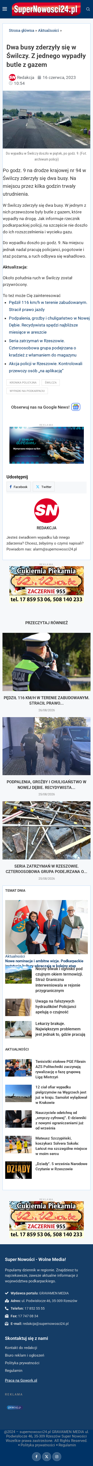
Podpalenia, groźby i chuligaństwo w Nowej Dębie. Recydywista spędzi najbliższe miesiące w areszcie (49, 325)
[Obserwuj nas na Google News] (76, 409)
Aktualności (48, 30)
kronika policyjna (23, 382)
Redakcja (47, 528)
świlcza (51, 382)
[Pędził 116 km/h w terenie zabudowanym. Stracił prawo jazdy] (46, 662)
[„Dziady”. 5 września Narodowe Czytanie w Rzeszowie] (18, 1170)
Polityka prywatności (38, 1445)
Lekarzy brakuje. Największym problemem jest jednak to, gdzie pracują (60, 1029)
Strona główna (21, 30)
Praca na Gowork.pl (21, 1380)
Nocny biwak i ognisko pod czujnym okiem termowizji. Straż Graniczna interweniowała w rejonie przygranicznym (59, 979)
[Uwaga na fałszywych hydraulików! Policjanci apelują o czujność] (18, 1007)
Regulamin (67, 1445)
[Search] (88, 9)
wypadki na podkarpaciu (27, 391)
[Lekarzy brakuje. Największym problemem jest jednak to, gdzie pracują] (18, 1029)
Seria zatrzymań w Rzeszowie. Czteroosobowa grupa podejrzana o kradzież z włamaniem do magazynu (42, 347)
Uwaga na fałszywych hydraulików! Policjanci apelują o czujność (55, 1007)
